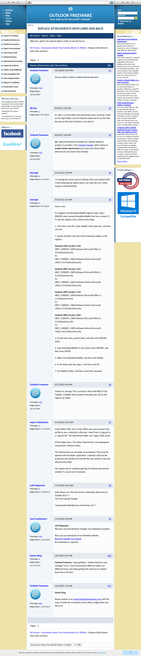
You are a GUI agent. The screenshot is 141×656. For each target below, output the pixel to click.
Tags (8, 24)
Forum (9, 18)
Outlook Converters (12, 44)
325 (40, 88)
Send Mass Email (10, 53)
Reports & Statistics (12, 83)
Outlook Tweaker (86, 145)
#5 (110, 200)
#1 (110, 71)
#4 (110, 173)
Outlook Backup (10, 57)
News (8, 13)
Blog (8, 16)
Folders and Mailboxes (13, 70)
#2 (110, 108)
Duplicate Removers (12, 40)
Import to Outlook (11, 36)
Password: (121, 15)
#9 (110, 519)
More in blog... (122, 161)
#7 (110, 423)
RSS (109, 65)
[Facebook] (12, 133)
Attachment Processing (13, 61)
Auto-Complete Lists (12, 74)
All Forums (35, 48)
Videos (9, 21)
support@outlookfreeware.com (87, 599)
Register (121, 23)
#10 (109, 556)
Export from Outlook (12, 49)
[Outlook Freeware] (70, 12)
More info (102, 653)
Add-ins (9, 10)
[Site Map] (13, 2)
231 (40, 537)
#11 (109, 586)
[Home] (8, 2)
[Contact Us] (18, 2)
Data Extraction (10, 91)
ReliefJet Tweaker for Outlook (68, 539)
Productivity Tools (11, 87)
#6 (110, 385)
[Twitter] (12, 144)
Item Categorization (12, 78)
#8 (110, 486)
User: (120, 10)
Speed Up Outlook (11, 66)
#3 (110, 135)
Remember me (126, 21)
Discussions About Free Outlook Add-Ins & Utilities (64, 48)
